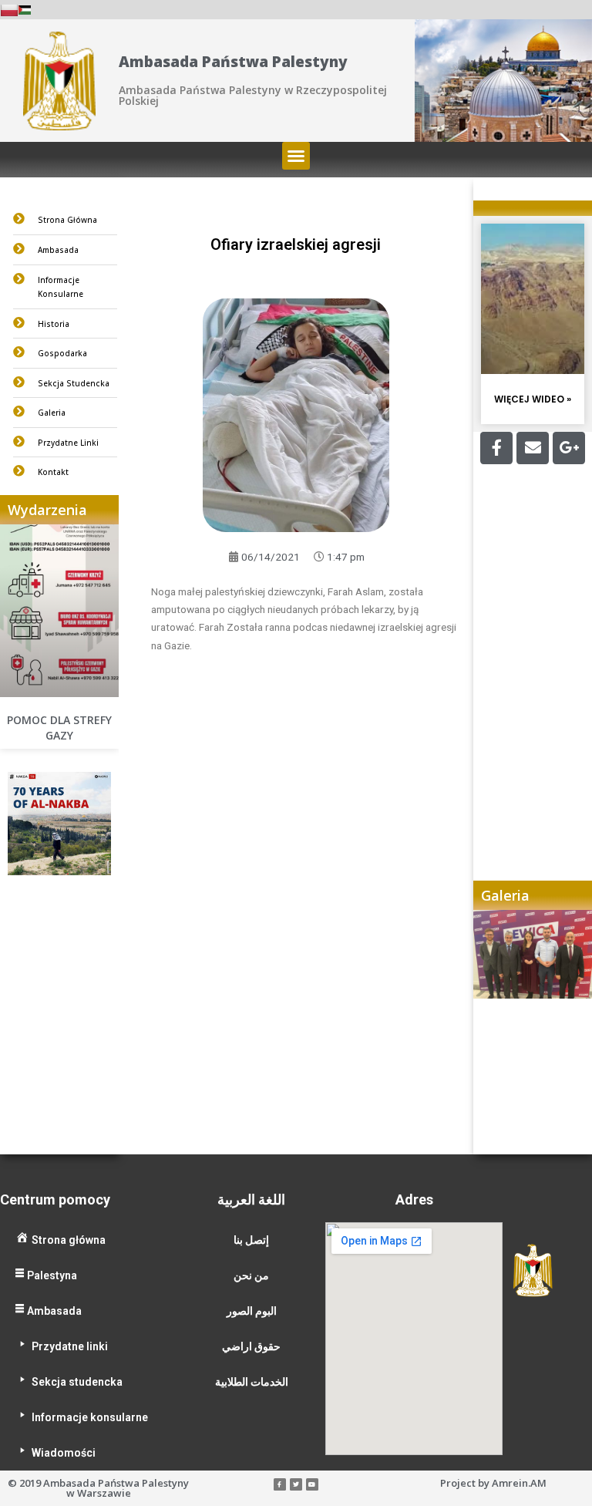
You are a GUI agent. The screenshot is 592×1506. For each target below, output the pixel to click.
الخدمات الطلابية (251, 1382)
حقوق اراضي (251, 1346)
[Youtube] (312, 1484)
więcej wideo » (532, 399)
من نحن (251, 1275)
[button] (296, 156)
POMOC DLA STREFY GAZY (59, 728)
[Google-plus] (569, 448)
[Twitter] (296, 1484)
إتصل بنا (251, 1240)
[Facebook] (496, 448)
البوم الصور (252, 1311)
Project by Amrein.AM (493, 1483)
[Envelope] (532, 448)
